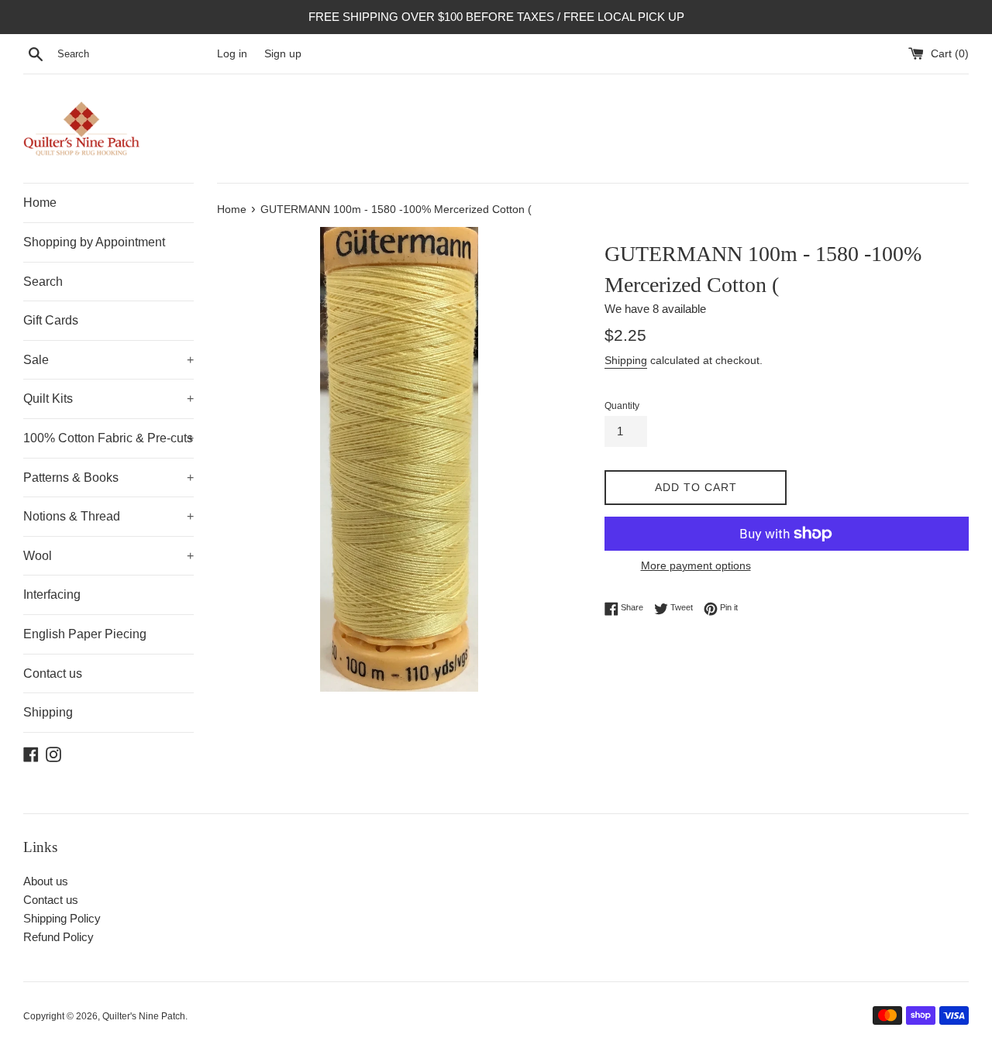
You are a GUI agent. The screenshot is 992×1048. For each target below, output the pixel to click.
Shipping (48, 712)
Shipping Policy (62, 918)
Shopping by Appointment (94, 242)
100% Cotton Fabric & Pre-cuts (108, 438)
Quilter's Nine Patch (143, 1016)
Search (43, 281)
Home (40, 202)
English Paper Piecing (84, 634)
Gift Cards (50, 320)
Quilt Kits (108, 398)
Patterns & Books (108, 477)
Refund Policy (58, 936)
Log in (232, 54)
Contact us (52, 673)
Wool (108, 555)
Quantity (621, 405)
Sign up (282, 54)
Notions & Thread (108, 516)
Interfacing (52, 594)
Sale (108, 359)
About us (45, 881)
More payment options (696, 565)
